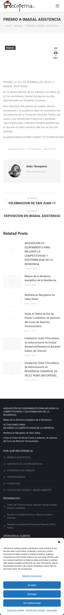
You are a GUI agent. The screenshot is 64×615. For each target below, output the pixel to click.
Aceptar (32, 585)
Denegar (32, 594)
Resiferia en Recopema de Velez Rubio (40, 297)
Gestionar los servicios (32, 576)
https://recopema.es (35, 171)
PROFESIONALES (16, 477)
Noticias (10, 48)
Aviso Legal (52, 610)
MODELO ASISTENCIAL (19, 457)
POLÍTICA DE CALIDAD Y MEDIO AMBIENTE (29, 490)
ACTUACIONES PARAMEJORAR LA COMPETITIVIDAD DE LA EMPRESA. (29, 426)
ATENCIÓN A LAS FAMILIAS (21, 470)
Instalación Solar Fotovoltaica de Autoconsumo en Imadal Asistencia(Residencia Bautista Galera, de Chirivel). (42, 344)
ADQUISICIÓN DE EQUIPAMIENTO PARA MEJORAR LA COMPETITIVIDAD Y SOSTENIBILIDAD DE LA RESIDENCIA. (39, 254)
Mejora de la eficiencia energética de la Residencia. (41, 278)
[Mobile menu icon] (57, 6)
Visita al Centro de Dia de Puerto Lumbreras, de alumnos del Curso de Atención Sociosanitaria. (42, 320)
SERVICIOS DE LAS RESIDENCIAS (25, 464)
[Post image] (12, 248)
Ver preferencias (32, 603)
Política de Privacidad (35, 610)
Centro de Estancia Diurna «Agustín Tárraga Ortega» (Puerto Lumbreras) (32, 506)
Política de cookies (15, 610)
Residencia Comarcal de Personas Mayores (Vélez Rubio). (31, 526)
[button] (59, 542)
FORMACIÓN (13, 483)
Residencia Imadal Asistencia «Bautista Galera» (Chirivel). (30, 516)
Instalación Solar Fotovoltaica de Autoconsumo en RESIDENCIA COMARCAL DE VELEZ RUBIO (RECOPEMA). (42, 369)
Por (34, 149)
